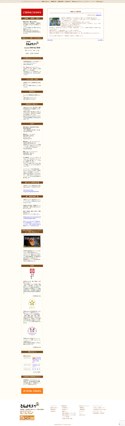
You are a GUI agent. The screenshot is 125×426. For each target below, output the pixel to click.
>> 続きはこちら (37, 295)
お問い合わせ (99, 1)
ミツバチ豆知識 (65, 416)
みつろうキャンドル (97, 411)
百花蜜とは (64, 409)
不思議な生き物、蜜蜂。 (67, 418)
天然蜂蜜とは (65, 407)
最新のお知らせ (45, 1)
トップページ (25, 1)
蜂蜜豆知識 (60, 1)
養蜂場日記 (53, 1)
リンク (93, 1)
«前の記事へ (50, 40)
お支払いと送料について (99, 407)
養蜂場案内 (82, 409)
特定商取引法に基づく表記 (99, 409)
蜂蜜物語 (82, 407)
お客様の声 (67, 1)
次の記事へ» (101, 40)
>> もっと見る (36, 372)
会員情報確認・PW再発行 (99, 413)
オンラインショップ (35, 1)
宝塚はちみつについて (77, 1)
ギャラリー (87, 1)
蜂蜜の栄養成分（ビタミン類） (69, 413)
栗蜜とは (64, 411)
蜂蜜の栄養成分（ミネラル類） (69, 415)
